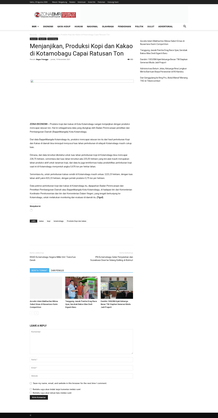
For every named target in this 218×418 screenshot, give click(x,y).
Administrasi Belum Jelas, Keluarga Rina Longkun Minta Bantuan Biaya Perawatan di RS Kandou (163, 70)
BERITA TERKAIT (39, 270)
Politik (139, 26)
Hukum (79, 26)
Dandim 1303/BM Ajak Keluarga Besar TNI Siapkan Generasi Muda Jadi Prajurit (116, 304)
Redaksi (72, 2)
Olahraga (108, 26)
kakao (41, 221)
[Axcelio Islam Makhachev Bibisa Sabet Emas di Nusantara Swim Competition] (46, 288)
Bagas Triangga (42, 59)
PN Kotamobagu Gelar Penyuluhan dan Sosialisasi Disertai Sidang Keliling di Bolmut (111, 258)
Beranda (33, 34)
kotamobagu (59, 221)
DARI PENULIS (57, 270)
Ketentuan (82, 2)
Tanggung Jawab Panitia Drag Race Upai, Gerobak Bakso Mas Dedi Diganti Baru (81, 304)
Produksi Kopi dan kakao (76, 221)
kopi (48, 221)
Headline (42, 39)
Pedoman (101, 2)
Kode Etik (91, 2)
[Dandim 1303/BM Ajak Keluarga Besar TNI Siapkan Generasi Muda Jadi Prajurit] (117, 288)
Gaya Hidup (63, 26)
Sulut (150, 26)
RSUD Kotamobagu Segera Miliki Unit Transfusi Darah (53, 258)
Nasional (92, 26)
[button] (184, 26)
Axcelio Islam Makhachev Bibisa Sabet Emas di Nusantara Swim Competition (44, 304)
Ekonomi (48, 26)
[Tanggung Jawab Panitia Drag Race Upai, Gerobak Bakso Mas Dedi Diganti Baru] (81, 288)
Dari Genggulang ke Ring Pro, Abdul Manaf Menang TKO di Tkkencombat (164, 79)
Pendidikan (124, 26)
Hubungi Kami (113, 2)
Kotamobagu (52, 39)
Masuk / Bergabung (59, 2)
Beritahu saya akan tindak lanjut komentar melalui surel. (57, 389)
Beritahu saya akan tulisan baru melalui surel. (52, 393)
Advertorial (165, 26)
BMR (34, 26)
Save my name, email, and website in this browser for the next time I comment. (70, 383)
